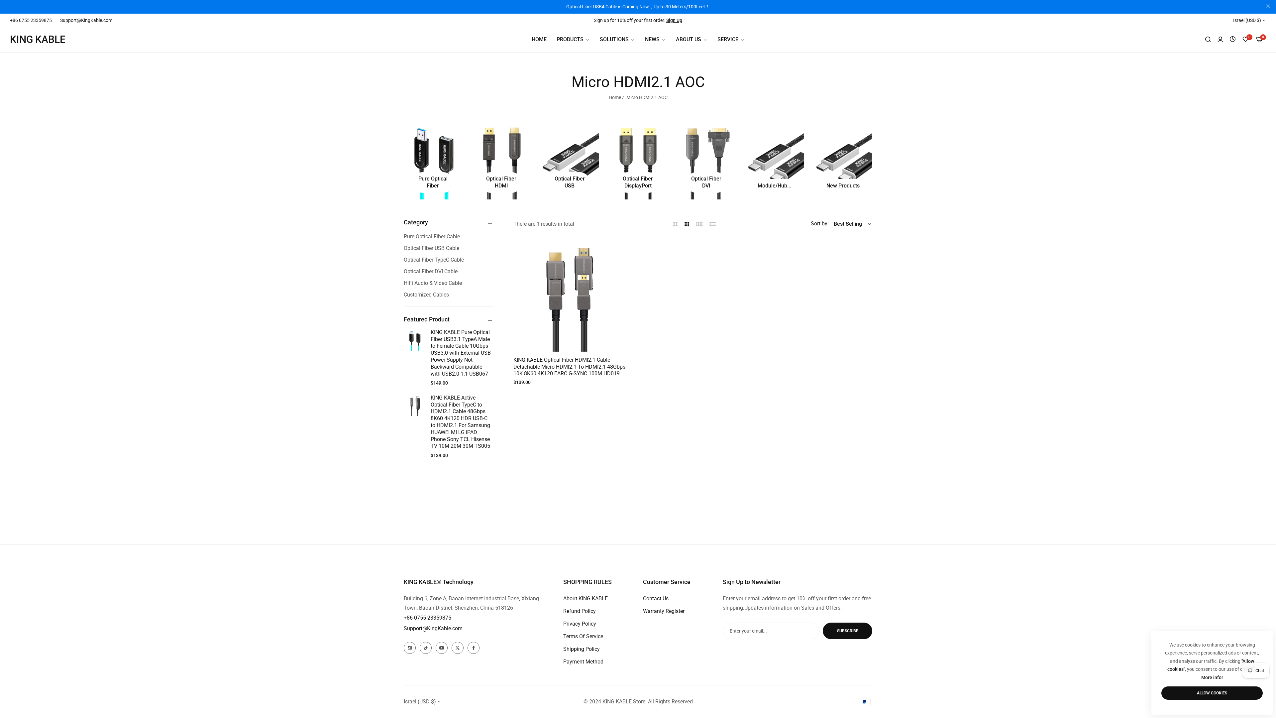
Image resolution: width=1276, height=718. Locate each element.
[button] (618, 251)
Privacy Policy (579, 624)
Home (615, 97)
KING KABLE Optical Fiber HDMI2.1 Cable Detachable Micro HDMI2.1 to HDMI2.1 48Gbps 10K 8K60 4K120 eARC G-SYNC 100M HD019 (569, 367)
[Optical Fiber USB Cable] (569, 160)
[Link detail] (410, 648)
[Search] (1208, 39)
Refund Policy (579, 611)
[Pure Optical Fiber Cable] (433, 160)
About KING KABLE (585, 598)
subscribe (847, 631)
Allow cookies (1212, 693)
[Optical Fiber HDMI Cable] (501, 160)
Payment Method (583, 661)
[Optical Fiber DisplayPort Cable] (638, 160)
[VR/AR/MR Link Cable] (775, 160)
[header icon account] (1220, 39)
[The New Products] (843, 160)
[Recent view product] (1232, 39)
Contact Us (656, 598)
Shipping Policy (581, 649)
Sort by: (820, 223)
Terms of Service (583, 636)
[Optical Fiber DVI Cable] (706, 160)
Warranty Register (664, 611)
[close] (1268, 7)
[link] (617, 40)
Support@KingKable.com (433, 628)
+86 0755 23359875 (427, 618)
